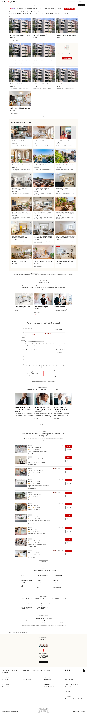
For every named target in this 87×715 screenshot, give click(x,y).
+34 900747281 (47, 670)
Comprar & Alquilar (6, 5)
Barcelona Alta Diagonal (34, 447)
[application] (43, 339)
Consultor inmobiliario (20, 5)
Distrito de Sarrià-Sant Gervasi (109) (42, 13)
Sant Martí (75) (50, 13)
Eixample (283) (17, 13)
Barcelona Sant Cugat (34, 481)
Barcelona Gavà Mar (33, 505)
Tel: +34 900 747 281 (43, 657)
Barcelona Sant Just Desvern (36, 470)
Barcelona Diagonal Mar (34, 494)
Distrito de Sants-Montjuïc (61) (63, 13)
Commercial (29, 5)
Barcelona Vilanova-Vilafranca (36, 541)
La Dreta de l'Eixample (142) (30, 13)
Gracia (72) (55, 13)
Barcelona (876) (11, 13)
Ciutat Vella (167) (23, 13)
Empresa (34, 5)
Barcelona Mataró (33, 517)
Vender (13, 5)
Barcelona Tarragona (33, 552)
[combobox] (32, 9)
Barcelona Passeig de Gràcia (35, 459)
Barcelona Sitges (32, 529)
